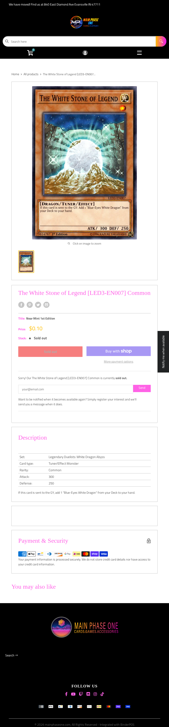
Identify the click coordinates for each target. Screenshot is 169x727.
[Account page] (85, 53)
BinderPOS (127, 724)
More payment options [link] (118, 361)
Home (15, 74)
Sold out (50, 351)
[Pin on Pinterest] (30, 305)
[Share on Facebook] (21, 305)
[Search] (161, 41)
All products (31, 74)
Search (10, 655)
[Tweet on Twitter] (38, 305)
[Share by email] (46, 305)
